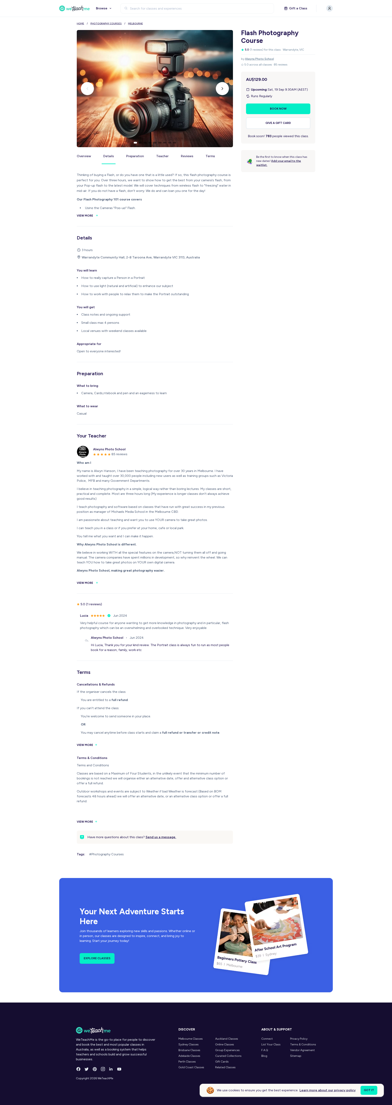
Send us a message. (161, 837)
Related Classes (225, 1067)
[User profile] (329, 8)
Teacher (162, 156)
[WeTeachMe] (74, 8)
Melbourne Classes (190, 1038)
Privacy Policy (298, 1038)
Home (80, 23)
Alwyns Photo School (259, 59)
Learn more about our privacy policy (328, 1090)
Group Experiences (227, 1050)
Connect (267, 1038)
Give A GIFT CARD (278, 123)
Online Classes (224, 1044)
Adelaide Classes (189, 1056)
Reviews (187, 156)
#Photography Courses (106, 854)
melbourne (135, 23)
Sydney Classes (188, 1044)
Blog (264, 1056)
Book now (278, 108)
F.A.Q (264, 1050)
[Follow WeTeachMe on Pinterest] (94, 1069)
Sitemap (295, 1056)
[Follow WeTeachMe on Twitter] (86, 1069)
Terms (210, 156)
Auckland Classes (226, 1038)
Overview (84, 156)
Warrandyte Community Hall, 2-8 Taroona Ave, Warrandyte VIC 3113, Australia (141, 257)
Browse (101, 8)
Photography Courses (106, 23)
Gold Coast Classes (191, 1067)
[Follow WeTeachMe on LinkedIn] (111, 1069)
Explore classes (97, 958)
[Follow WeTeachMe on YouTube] (119, 1069)
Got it (369, 1090)
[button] (135, 143)
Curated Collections (228, 1056)
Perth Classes (187, 1061)
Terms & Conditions (303, 1044)
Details (108, 156)
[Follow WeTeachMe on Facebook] (78, 1069)
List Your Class (271, 1044)
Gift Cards (222, 1061)
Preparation (135, 156)
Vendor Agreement (302, 1050)
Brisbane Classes (189, 1050)
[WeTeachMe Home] (116, 1030)
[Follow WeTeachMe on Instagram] (102, 1069)
